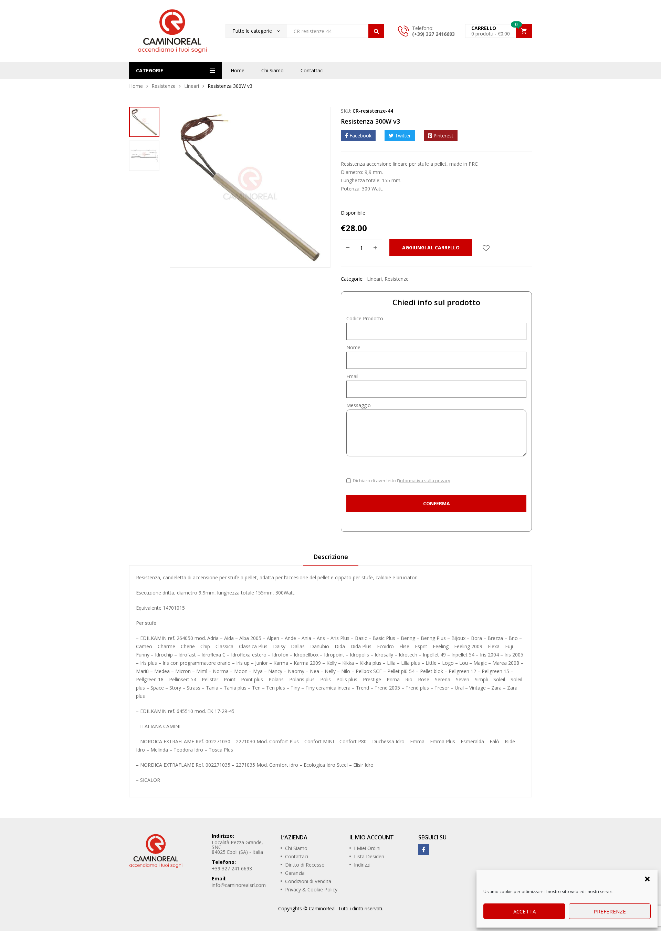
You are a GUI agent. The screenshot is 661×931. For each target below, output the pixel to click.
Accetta (524, 911)
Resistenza (148, 577)
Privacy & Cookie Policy (311, 889)
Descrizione (330, 556)
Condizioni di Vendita (308, 881)
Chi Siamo (272, 70)
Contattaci (312, 70)
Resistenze (163, 86)
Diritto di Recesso (305, 864)
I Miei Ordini (367, 848)
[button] (647, 878)
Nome (353, 347)
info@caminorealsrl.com (239, 885)
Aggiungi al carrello (431, 247)
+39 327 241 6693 (232, 868)
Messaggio (358, 405)
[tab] (330, 559)
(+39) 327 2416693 (433, 34)
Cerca (376, 31)
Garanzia (295, 873)
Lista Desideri (369, 856)
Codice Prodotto (364, 318)
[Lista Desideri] (486, 247)
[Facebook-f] (423, 849)
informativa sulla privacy (424, 480)
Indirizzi (362, 864)
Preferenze (610, 911)
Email (352, 376)
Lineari (191, 86)
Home (237, 70)
